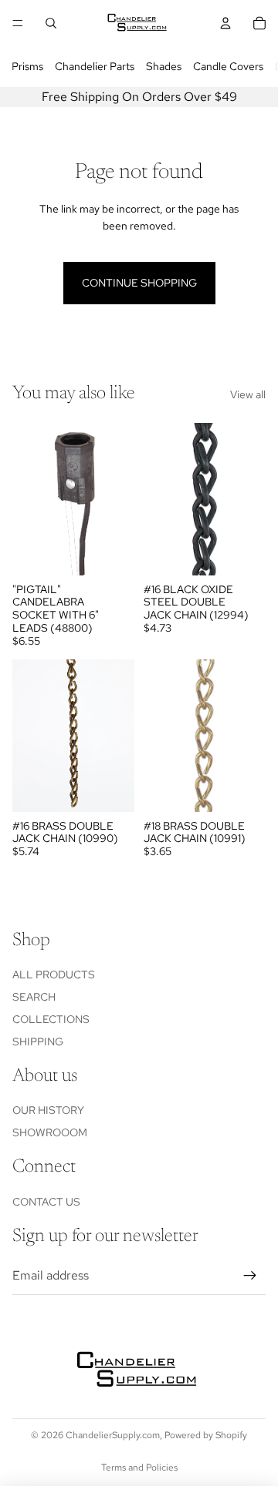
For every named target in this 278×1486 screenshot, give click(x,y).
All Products (53, 974)
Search (34, 997)
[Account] (225, 23)
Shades (163, 66)
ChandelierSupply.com (113, 1435)
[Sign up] (250, 1275)
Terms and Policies (139, 1467)
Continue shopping (139, 283)
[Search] (51, 23)
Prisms (27, 66)
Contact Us (46, 1202)
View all (248, 394)
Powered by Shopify (205, 1435)
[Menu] (18, 23)
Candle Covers (228, 66)
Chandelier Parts (94, 66)
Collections (51, 1019)
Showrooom (49, 1132)
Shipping (37, 1041)
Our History (48, 1110)
